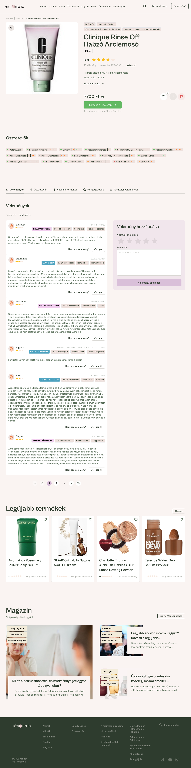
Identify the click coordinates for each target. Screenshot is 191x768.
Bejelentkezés (159, 6)
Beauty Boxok (79, 726)
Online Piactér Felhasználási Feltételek (137, 729)
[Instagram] (177, 759)
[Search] (145, 6)
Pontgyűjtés (136, 759)
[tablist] (95, 190)
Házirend (105, 736)
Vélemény (122, 247)
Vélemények (119, 6)
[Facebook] (170, 759)
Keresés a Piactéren (100, 104)
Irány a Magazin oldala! (171, 616)
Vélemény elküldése (149, 282)
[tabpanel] (95, 344)
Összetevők (105, 6)
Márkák (53, 6)
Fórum (94, 6)
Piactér (62, 6)
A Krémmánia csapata (112, 726)
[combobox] (25, 215)
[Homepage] (14, 6)
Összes (178, 511)
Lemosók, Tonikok (106, 24)
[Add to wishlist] (45, 519)
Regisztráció (180, 6)
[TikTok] (163, 759)
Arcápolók (89, 24)
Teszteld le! (73, 6)
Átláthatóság (136, 754)
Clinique (19, 18)
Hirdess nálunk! (109, 731)
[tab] (15, 189)
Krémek (44, 6)
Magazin (85, 6)
